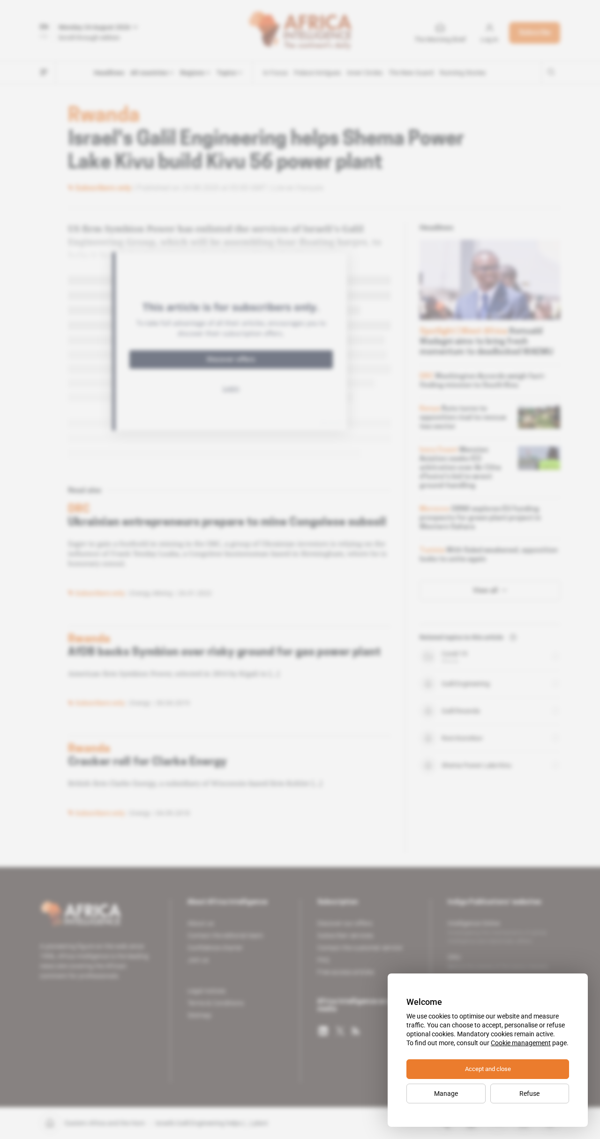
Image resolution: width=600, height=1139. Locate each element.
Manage (446, 1093)
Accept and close (488, 1068)
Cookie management (521, 1043)
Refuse (529, 1093)
